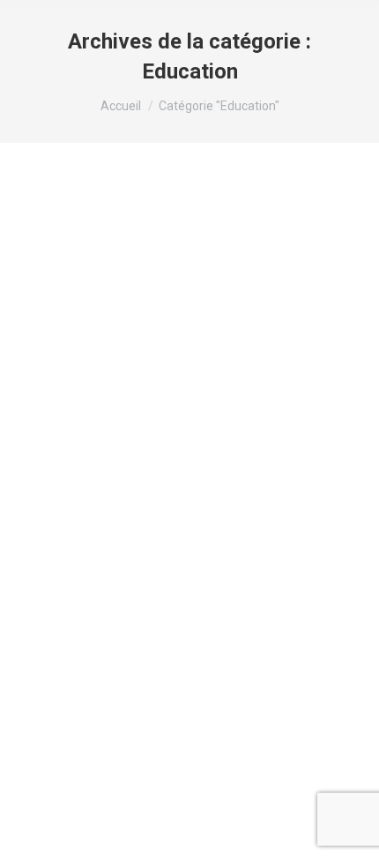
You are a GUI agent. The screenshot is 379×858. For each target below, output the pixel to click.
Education (65, 291)
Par (129, 291)
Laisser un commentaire (100, 307)
